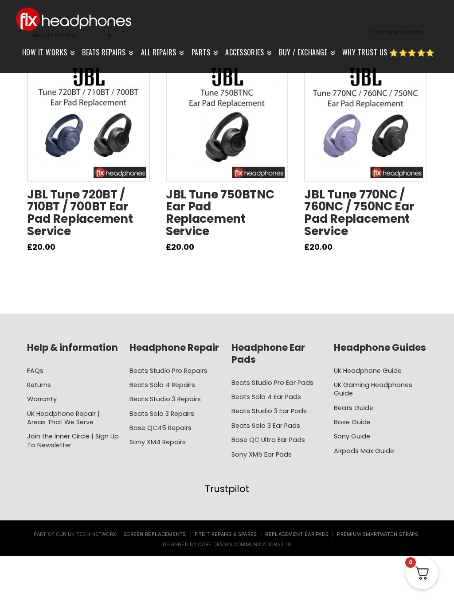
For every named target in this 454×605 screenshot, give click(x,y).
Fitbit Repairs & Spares (226, 534)
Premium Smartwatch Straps (378, 534)
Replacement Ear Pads (297, 534)
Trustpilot (227, 488)
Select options (88, 168)
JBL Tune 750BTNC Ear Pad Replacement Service (220, 212)
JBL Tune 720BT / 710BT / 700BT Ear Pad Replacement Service (80, 212)
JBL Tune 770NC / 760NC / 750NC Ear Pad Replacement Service (359, 212)
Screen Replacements (154, 534)
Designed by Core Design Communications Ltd (227, 544)
